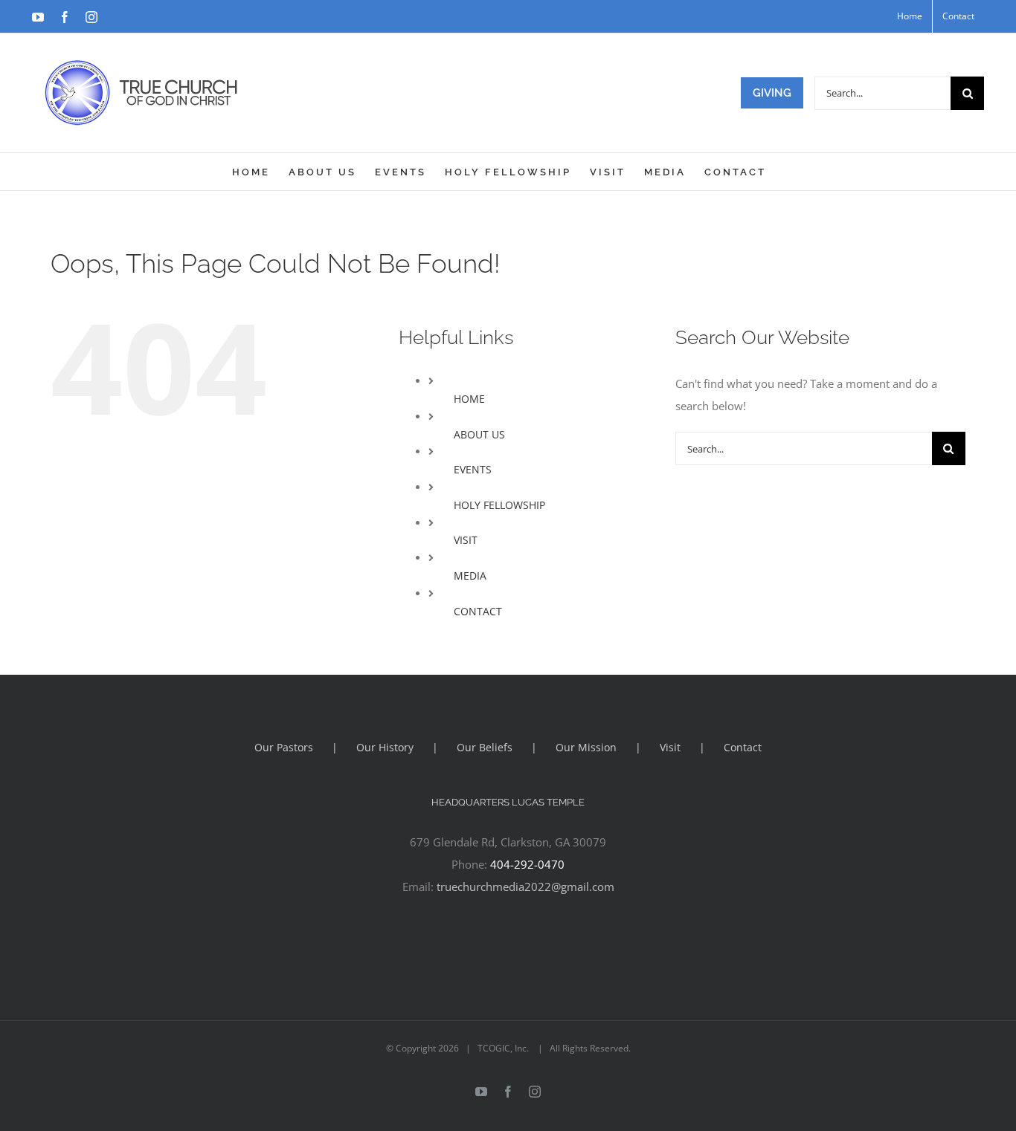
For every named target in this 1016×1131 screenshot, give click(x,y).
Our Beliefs (484, 747)
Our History (385, 747)
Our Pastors (283, 747)
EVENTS (473, 469)
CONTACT (478, 611)
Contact (743, 747)
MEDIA (470, 575)
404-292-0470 (527, 864)
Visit (670, 747)
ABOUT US (479, 434)
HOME (469, 399)
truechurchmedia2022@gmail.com (525, 886)
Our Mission (586, 747)
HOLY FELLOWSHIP (499, 505)
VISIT (466, 540)
